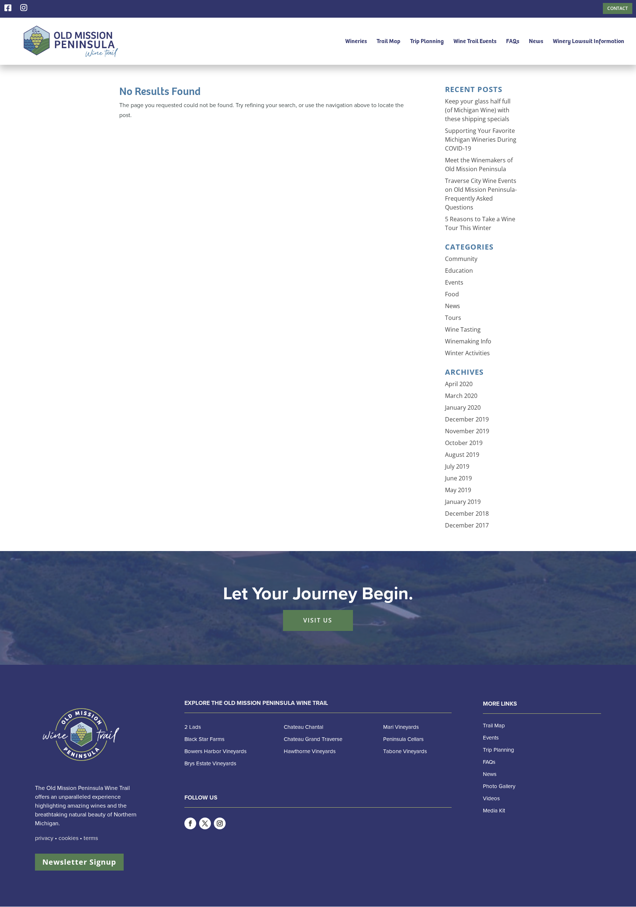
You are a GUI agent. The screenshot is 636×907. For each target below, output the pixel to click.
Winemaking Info (468, 341)
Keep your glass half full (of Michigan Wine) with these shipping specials (477, 110)
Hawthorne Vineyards (310, 751)
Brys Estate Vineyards (210, 763)
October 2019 (464, 443)
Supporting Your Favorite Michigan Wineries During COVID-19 (480, 139)
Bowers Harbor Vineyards (215, 751)
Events (454, 282)
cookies (68, 838)
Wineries (356, 41)
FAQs (512, 41)
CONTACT (617, 8)
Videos (491, 798)
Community (461, 259)
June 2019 (458, 478)
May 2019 (458, 490)
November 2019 (467, 431)
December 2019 (467, 419)
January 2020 (463, 407)
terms (91, 838)
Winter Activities (467, 353)
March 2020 (461, 396)
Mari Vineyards (401, 727)
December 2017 (467, 525)
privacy (44, 838)
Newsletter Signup (79, 862)
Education (459, 271)
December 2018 (467, 513)
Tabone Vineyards (405, 751)
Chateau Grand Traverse (313, 739)
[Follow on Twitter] (205, 823)
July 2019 (457, 466)
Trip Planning (427, 41)
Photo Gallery (499, 786)
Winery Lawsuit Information (588, 41)
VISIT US (317, 620)
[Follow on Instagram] (220, 823)
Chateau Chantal (303, 727)
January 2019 (463, 502)
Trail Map (388, 41)
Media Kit (494, 810)
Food (452, 294)
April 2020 (459, 384)
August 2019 (462, 455)
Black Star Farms (204, 739)
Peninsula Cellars (403, 739)
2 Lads (192, 727)
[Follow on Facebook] (190, 823)
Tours (453, 318)
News (536, 41)
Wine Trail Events (475, 41)
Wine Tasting (463, 329)
